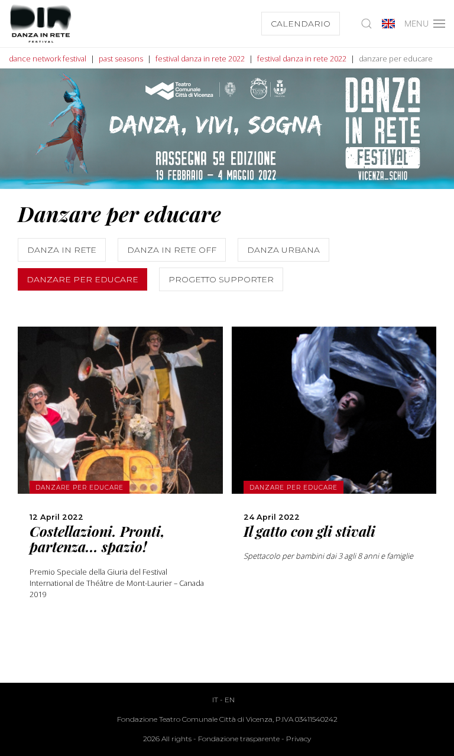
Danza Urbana (283, 250)
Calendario (300, 23)
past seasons (121, 58)
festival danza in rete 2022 (200, 58)
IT (215, 699)
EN (230, 699)
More (120, 444)
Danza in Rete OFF (171, 250)
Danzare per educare (82, 279)
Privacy (298, 738)
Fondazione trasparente (239, 738)
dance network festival (47, 58)
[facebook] (120, 497)
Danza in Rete (61, 250)
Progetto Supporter (221, 279)
